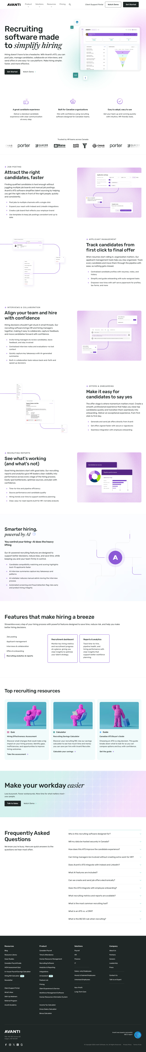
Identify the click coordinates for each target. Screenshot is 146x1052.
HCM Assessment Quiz (13, 967)
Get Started (131, 4)
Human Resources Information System (53, 997)
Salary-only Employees (82, 971)
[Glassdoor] (21, 1044)
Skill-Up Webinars (11, 997)
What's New (9, 992)
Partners (112, 955)
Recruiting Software (46, 963)
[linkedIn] (17, 1044)
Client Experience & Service (49, 989)
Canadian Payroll (45, 951)
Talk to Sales (12, 803)
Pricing (63, 4)
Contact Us (113, 975)
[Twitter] (14, 1045)
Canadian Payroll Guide (13, 963)
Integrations (43, 972)
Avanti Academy (11, 1005)
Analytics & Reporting (47, 967)
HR (75, 955)
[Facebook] (6, 1044)
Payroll (77, 951)
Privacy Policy (127, 1044)
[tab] (12, 636)
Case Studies (9, 959)
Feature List (43, 980)
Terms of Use (137, 1044)
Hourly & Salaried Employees (84, 975)
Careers (112, 959)
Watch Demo (113, 4)
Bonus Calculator (45, 1013)
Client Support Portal (94, 4)
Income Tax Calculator (47, 1005)
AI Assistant (45, 976)
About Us (112, 951)
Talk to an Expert (115, 980)
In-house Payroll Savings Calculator (18, 972)
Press (111, 967)
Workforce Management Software (51, 993)
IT (75, 963)
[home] (13, 4)
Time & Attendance (46, 955)
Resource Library (11, 955)
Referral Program (11, 1001)
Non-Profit (78, 988)
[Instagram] (10, 1044)
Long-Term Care (80, 992)
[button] (28, 4)
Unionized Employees (82, 980)
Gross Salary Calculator (47, 1009)
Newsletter (9, 980)
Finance (77, 959)
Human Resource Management (50, 959)
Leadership (113, 963)
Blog (6, 951)
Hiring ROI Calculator (14, 976)
